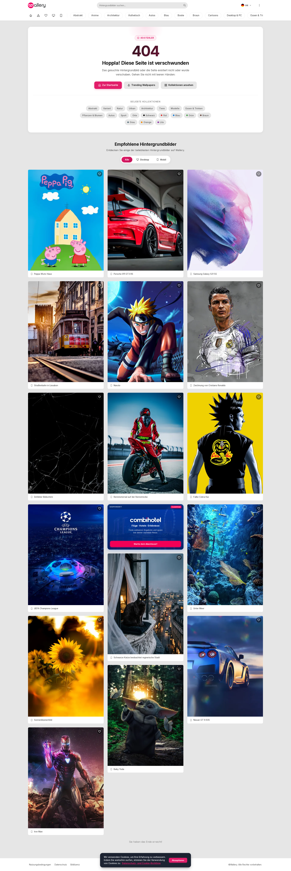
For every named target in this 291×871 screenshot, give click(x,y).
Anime (95, 15)
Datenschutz (61, 864)
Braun (196, 15)
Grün (191, 115)
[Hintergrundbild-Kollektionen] (38, 15)
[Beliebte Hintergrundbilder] (31, 15)
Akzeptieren (178, 860)
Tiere (162, 108)
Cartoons (213, 15)
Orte (134, 115)
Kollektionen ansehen (180, 85)
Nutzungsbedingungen (40, 864)
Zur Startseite (110, 85)
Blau (166, 15)
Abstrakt (78, 15)
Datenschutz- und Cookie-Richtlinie (141, 863)
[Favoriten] (46, 15)
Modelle (175, 108)
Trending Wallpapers (143, 85)
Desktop (144, 159)
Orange (147, 122)
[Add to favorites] (99, 174)
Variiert (107, 108)
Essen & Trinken (259, 15)
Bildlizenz (75, 864)
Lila (162, 122)
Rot (165, 115)
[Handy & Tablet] (61, 15)
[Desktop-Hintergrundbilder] (53, 15)
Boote (181, 15)
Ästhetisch (134, 15)
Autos (152, 15)
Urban (132, 108)
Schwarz (150, 115)
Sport (123, 115)
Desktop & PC (234, 15)
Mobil (163, 159)
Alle (127, 159)
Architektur (113, 15)
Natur (120, 108)
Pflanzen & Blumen (92, 115)
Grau (132, 122)
